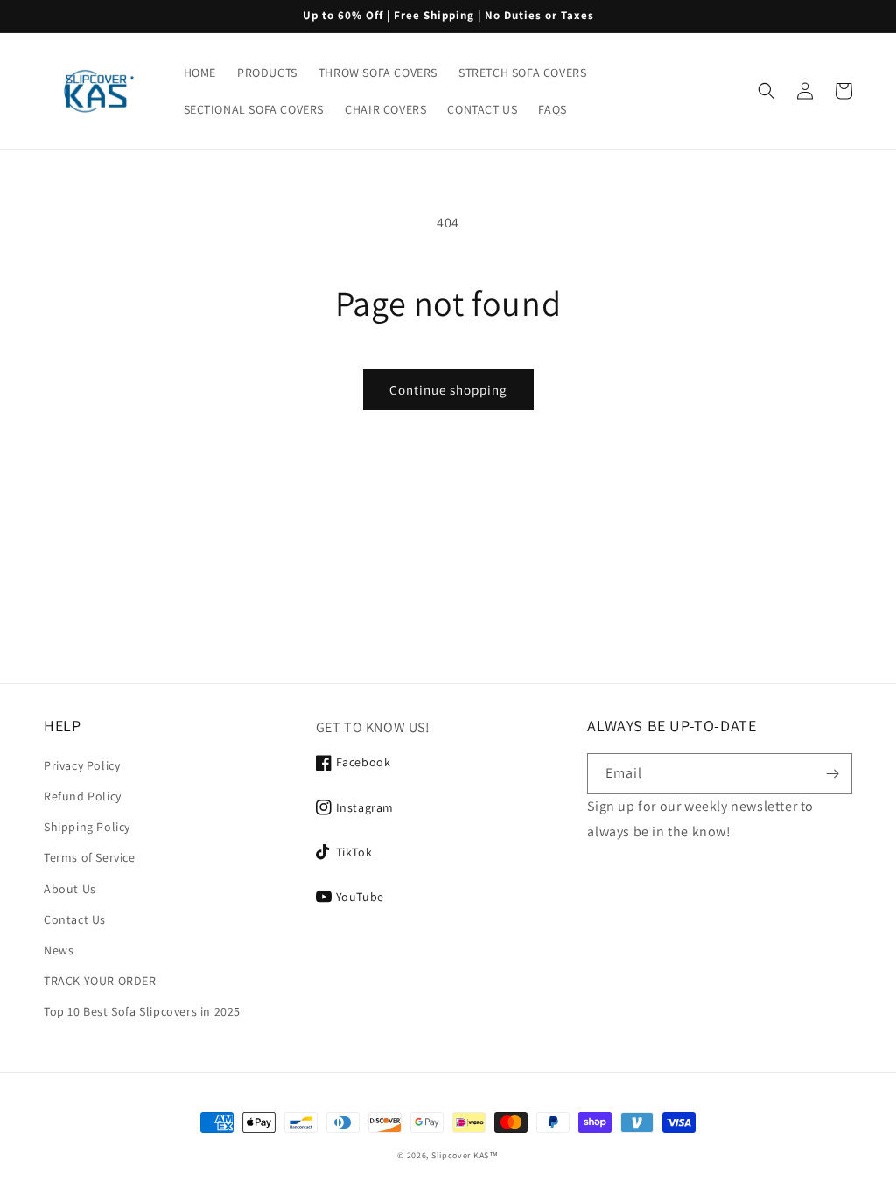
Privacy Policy (82, 765)
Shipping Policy (87, 827)
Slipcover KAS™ (465, 1155)
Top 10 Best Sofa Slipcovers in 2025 (142, 1011)
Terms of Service (90, 857)
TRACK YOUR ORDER (100, 981)
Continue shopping (448, 389)
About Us (70, 889)
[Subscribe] (832, 773)
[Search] (766, 91)
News (59, 950)
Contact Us (75, 919)
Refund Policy (83, 796)
